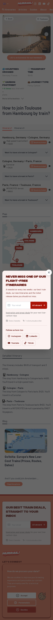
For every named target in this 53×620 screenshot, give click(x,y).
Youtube (15, 343)
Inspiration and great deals (18, 312)
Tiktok (31, 343)
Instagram (16, 336)
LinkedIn (33, 336)
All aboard (37, 305)
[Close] (49, 272)
